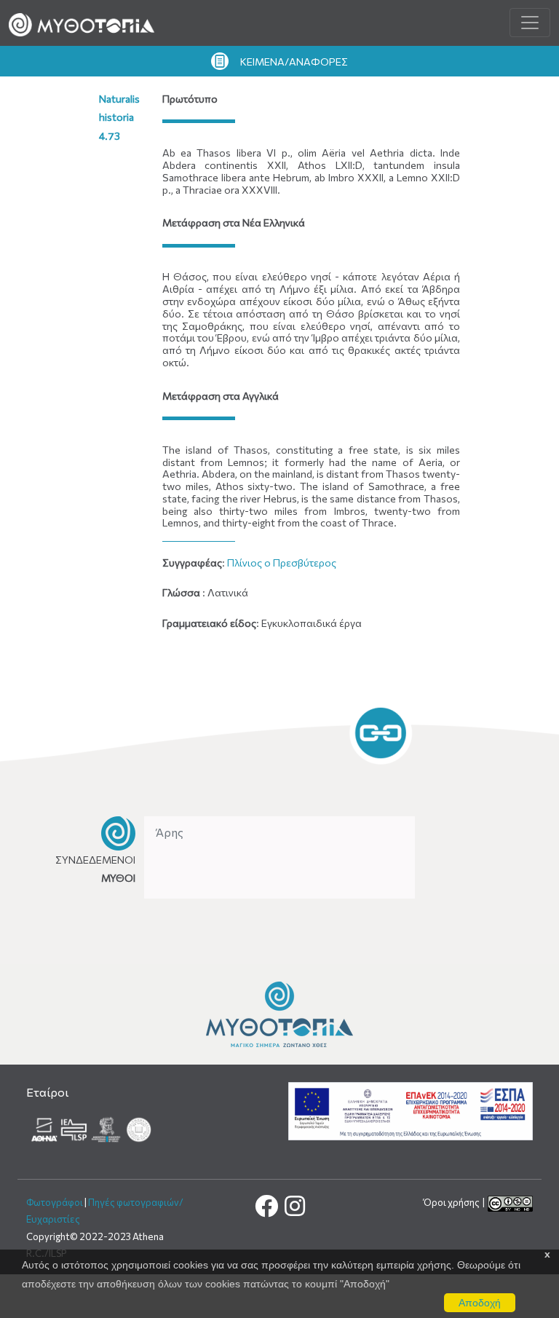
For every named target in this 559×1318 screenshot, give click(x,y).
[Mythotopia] (81, 23)
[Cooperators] (92, 1127)
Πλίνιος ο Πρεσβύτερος (281, 562)
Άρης (169, 832)
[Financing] (410, 1110)
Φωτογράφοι (54, 1202)
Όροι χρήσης (452, 1202)
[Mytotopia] (279, 1013)
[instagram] (293, 1210)
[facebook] (267, 1210)
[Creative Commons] (510, 1202)
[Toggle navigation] (530, 22)
